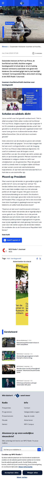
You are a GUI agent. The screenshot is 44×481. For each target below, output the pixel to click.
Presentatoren (7, 416)
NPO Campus (29, 424)
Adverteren (28, 420)
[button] (3, 3)
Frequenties (6, 408)
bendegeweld (16, 258)
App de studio (29, 416)
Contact (27, 408)
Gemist (4, 424)
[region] (22, 99)
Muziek (4, 420)
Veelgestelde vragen (31, 412)
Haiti (8, 258)
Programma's (7, 412)
